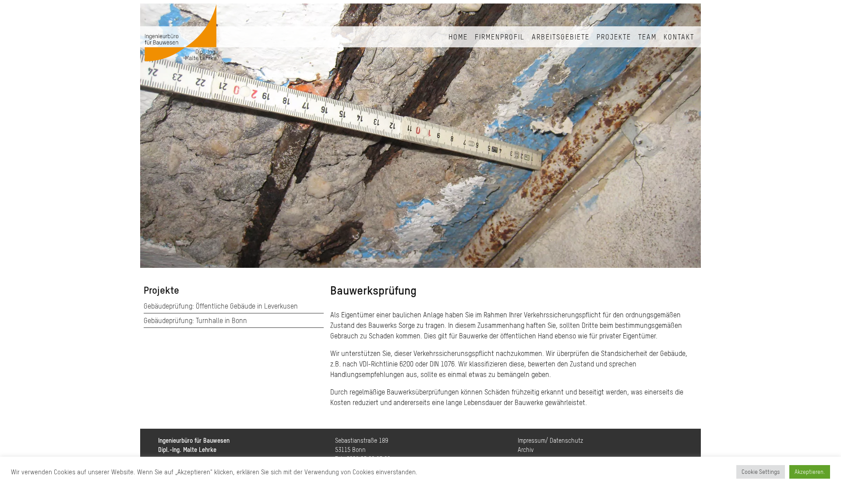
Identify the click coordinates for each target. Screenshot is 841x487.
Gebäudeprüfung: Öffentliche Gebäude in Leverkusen (221, 306)
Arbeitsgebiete (561, 37)
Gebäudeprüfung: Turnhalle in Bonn (195, 320)
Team (647, 37)
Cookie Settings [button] (761, 472)
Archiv (526, 449)
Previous (153, 137)
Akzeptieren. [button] (810, 472)
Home (458, 37)
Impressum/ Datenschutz (550, 440)
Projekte (614, 37)
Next (687, 137)
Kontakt (679, 37)
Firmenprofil (500, 37)
